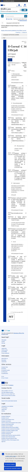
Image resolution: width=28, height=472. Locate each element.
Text (4, 37)
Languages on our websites (7, 406)
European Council (5, 418)
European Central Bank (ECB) (7, 424)
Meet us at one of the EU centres (8, 395)
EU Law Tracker (4, 378)
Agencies (3, 441)
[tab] (14, 35)
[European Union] (4, 383)
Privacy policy (4, 407)
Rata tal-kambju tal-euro (17, 213)
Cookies (3, 411)
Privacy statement (5, 353)
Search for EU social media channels (9, 400)
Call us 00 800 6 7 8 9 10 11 (7, 390)
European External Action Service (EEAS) (9, 427)
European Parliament (5, 416)
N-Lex (2, 376)
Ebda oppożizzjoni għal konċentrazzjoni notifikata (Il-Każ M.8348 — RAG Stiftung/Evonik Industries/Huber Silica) (18, 121)
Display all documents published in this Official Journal (13, 30)
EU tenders (3, 368)
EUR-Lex (6, 9)
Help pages (3, 339)
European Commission (6, 421)
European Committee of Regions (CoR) (9, 430)
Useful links (3, 361)
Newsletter (3, 360)
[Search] (25, 16)
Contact (3, 341)
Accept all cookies (10, 464)
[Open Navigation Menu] (2, 16)
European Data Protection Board (8, 436)
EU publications (4, 373)
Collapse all (24, 32)
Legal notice (4, 348)
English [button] (25, 6)
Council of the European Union (7, 419)
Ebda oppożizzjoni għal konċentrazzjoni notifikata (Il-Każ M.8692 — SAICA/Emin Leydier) (18, 130)
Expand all (18, 32)
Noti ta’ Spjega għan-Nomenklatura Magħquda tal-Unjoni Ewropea (18, 218)
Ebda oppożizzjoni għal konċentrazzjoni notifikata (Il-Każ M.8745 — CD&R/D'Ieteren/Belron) (18, 138)
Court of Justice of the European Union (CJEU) (11, 422)
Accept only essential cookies (13, 468)
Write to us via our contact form (8, 393)
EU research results (5, 370)
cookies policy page (10, 456)
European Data (4, 367)
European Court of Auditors (7, 425)
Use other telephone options (7, 392)
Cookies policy (4, 350)
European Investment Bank (7, 432)
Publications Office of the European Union (10, 440)
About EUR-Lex (4, 358)
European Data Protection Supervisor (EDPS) (10, 435)
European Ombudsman (6, 433)
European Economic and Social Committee (10, 429)
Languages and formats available (11, 34)
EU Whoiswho (4, 371)
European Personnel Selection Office (9, 438)
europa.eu (11, 385)
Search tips (9, 19)
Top (9, 321)
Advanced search (23, 20)
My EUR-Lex (19, 6)
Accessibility (4, 351)
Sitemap (3, 343)
